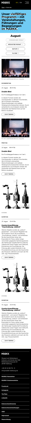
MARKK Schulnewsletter (10, 380)
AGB (3, 411)
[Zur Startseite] (6, 3)
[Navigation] (26, 3)
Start (3, 7)
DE (17, 2)
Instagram (5, 390)
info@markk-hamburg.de (10, 370)
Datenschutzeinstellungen (10, 408)
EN (21, 2)
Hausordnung (6, 419)
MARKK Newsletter (8, 376)
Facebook (5, 386)
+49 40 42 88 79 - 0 (8, 368)
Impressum (5, 415)
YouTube (4, 394)
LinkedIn (4, 398)
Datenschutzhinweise (9, 404)
